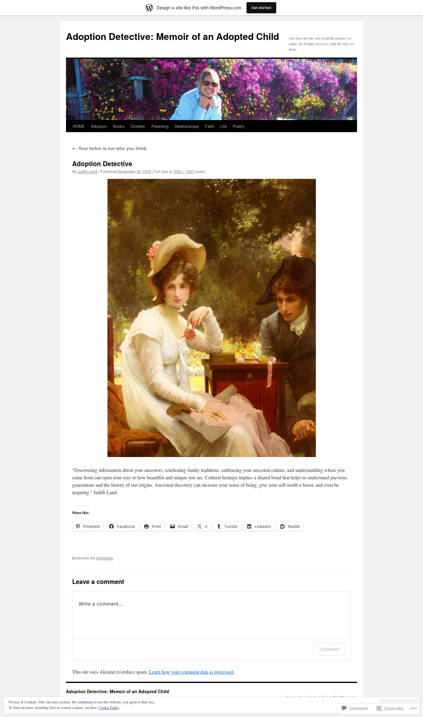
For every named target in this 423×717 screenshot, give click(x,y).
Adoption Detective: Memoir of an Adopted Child (172, 36)
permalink (104, 557)
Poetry (239, 126)
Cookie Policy (108, 707)
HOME (79, 126)
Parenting (159, 126)
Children (138, 126)
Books (118, 126)
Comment (329, 649)
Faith (209, 126)
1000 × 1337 (183, 171)
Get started (261, 7)
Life (223, 126)
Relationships (187, 126)
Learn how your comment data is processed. (191, 671)
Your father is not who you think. (110, 148)
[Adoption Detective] (211, 318)
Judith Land (87, 171)
